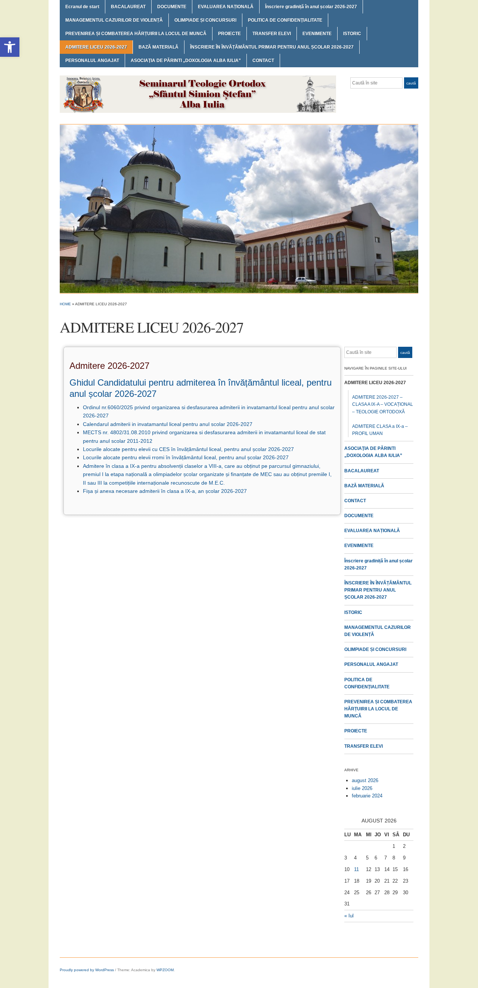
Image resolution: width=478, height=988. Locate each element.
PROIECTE (229, 33)
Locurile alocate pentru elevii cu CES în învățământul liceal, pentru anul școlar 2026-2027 (188, 449)
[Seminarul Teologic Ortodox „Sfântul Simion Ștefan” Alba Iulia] (239, 209)
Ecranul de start (82, 6)
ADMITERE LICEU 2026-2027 (96, 47)
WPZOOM (165, 970)
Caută (411, 83)
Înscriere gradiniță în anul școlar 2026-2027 (311, 6)
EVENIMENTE (317, 33)
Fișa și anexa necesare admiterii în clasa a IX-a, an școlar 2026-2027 (165, 491)
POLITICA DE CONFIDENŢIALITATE (285, 20)
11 (356, 869)
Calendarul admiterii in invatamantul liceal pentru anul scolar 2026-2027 (167, 424)
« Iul (349, 915)
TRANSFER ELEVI (271, 33)
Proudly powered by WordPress (87, 970)
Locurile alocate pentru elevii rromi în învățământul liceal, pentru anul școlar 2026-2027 (186, 457)
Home (65, 304)
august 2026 (365, 780)
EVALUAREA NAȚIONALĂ (226, 6)
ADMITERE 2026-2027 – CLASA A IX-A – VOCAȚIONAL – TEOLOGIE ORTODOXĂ (382, 404)
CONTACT (263, 60)
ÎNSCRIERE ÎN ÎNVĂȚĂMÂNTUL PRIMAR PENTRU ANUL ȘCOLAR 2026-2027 (272, 47)
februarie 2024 (367, 796)
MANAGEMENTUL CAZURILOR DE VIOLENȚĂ (114, 20)
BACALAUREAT (128, 6)
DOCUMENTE (171, 6)
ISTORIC (352, 33)
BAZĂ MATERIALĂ (159, 47)
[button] (9, 47)
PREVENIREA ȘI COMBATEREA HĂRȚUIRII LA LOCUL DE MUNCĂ (136, 33)
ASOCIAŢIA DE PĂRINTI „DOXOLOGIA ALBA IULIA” (186, 60)
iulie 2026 (362, 788)
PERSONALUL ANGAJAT (92, 60)
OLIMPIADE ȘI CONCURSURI (205, 20)
